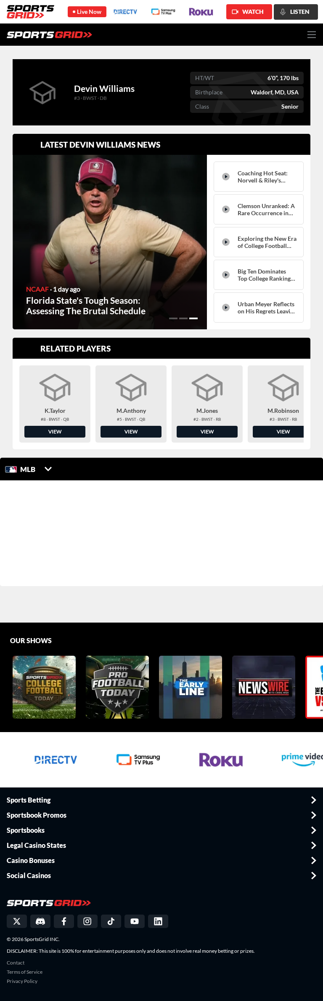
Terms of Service (24, 972)
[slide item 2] (183, 318)
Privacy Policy (22, 981)
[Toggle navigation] (311, 34)
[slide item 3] (193, 318)
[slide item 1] (173, 318)
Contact (15, 963)
